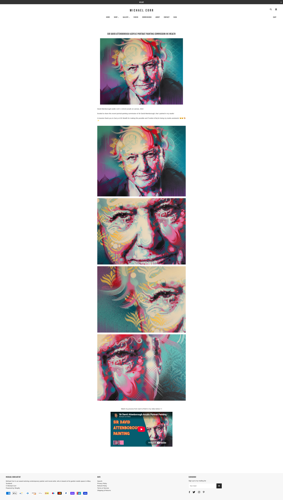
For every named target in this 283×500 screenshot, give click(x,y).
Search (99, 481)
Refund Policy (102, 486)
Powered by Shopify (13, 488)
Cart (274, 17)
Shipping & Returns (104, 490)
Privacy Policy (102, 483)
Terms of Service (103, 488)
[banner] (141, 10)
